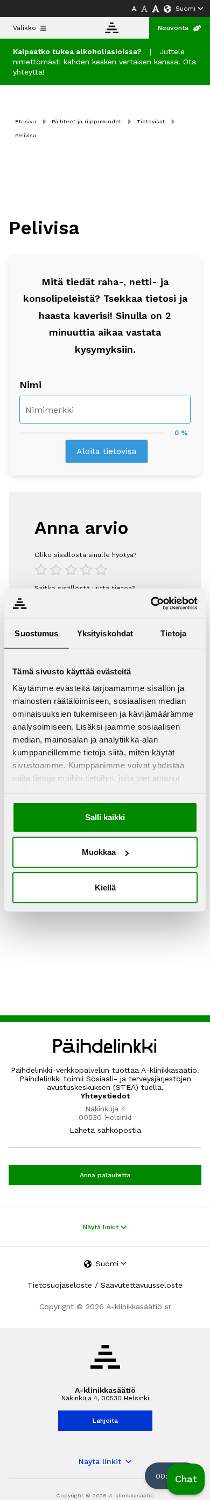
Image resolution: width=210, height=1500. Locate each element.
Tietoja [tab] (173, 632)
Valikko (24, 28)
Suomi (185, 8)
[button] (186, 1479)
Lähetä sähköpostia (105, 1130)
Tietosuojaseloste (59, 1285)
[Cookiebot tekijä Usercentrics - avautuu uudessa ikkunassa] (151, 604)
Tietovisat (151, 121)
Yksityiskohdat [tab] (105, 632)
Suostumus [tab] (36, 632)
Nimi (30, 384)
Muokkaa (99, 852)
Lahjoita (105, 1420)
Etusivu (25, 121)
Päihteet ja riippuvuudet (86, 121)
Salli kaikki (105, 816)
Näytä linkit (102, 1227)
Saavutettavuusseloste (142, 1285)
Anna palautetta (105, 1175)
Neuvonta (173, 28)
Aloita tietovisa (106, 451)
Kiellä (105, 887)
